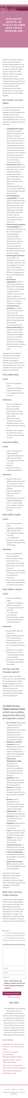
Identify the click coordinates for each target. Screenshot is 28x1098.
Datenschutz (14, 1089)
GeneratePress (14, 1094)
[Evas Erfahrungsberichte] (3, 2)
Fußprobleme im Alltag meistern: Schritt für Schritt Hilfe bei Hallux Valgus (13, 1046)
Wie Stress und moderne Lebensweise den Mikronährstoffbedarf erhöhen (12, 1054)
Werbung (21, 1089)
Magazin (7, 931)
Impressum (7, 1089)
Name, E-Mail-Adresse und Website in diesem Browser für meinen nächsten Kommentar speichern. (14, 984)
